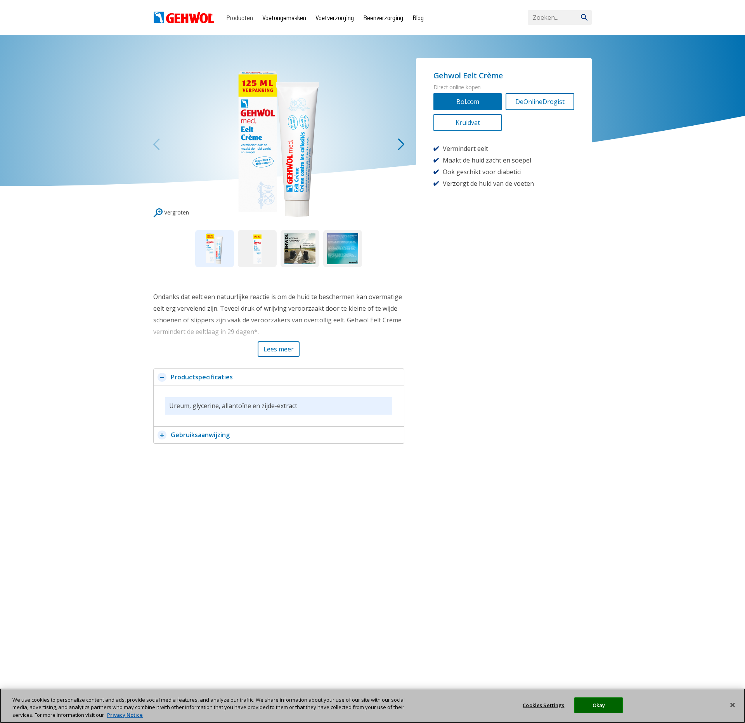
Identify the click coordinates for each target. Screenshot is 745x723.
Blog (418, 17)
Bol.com (467, 101)
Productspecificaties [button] (202, 377)
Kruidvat (468, 122)
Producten (239, 17)
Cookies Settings (543, 704)
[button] (279, 349)
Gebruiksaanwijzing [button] (200, 435)
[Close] (732, 704)
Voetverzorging (334, 17)
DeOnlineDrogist (540, 101)
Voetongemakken (284, 17)
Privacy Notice (125, 714)
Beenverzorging (383, 17)
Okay (599, 704)
